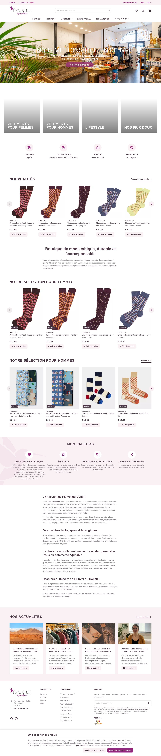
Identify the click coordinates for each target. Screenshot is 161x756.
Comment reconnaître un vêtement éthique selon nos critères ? (61, 650)
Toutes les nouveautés (140, 179)
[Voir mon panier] (150, 10)
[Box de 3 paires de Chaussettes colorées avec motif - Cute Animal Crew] (26, 388)
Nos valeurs (64, 697)
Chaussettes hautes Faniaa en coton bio (78, 224)
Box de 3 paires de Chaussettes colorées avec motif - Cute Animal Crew (25, 414)
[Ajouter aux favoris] (40, 291)
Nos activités (64, 701)
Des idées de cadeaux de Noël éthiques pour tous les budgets (98, 650)
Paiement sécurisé (66, 704)
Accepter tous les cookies (120, 750)
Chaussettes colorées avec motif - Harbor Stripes (98, 414)
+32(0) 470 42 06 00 (21, 708)
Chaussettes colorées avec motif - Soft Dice (133, 414)
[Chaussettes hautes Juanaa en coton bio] (51, 202)
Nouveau (14, 328)
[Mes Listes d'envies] (136, 10)
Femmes (43, 694)
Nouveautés (22, 179)
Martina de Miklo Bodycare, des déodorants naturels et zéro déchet (134, 650)
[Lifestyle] (100, 110)
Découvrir (145, 361)
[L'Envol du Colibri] (20, 10)
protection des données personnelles (136, 709)
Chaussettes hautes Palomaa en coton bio (22, 224)
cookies (118, 741)
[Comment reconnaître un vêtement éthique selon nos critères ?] (62, 633)
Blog (42, 703)
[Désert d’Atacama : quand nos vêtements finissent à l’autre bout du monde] (26, 633)
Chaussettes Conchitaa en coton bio (108, 224)
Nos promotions (66, 714)
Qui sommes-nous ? (130, 2)
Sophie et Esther (54, 502)
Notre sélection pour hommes (42, 360)
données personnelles (77, 745)
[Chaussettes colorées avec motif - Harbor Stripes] (98, 388)
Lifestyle (43, 700)
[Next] (151, 204)
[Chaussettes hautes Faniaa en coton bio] (80, 202)
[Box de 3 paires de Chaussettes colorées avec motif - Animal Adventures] (62, 388)
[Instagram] (16, 719)
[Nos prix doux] (139, 110)
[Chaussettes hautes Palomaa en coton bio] (23, 202)
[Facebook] (11, 719)
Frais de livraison (66, 707)
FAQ (142, 2)
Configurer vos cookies (94, 750)
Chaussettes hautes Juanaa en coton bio (50, 224)
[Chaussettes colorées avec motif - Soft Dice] (134, 388)
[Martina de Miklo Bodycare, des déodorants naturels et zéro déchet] (134, 633)
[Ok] (148, 703)
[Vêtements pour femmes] (22, 110)
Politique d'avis (65, 711)
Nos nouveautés (66, 717)
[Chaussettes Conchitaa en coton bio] (109, 202)
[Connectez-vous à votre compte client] (143, 10)
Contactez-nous (66, 720)
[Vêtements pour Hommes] (61, 110)
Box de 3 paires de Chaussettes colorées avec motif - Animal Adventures (62, 414)
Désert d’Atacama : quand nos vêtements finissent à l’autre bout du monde (25, 650)
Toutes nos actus (142, 617)
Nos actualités (26, 617)
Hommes (43, 697)
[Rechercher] (109, 10)
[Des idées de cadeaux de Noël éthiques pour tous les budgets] (98, 633)
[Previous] (9, 204)
